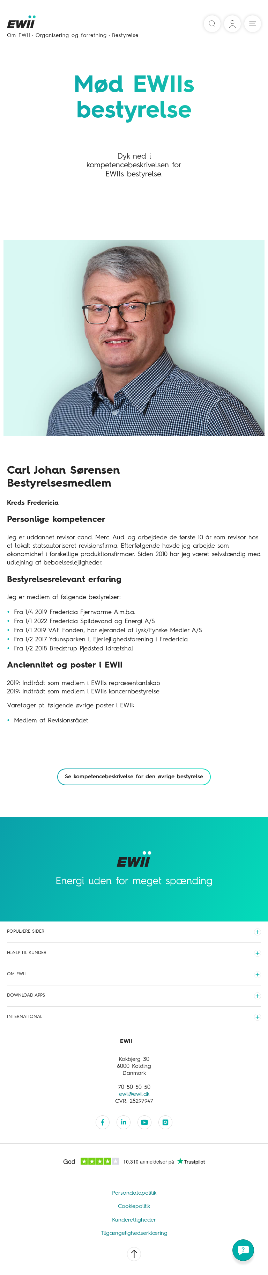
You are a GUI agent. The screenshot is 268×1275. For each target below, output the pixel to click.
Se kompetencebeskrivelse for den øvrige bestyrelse (134, 777)
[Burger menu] (252, 23)
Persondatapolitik (134, 1193)
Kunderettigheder (134, 1220)
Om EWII (18, 35)
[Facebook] (103, 1122)
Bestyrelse (125, 35)
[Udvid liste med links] (257, 931)
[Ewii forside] (22, 24)
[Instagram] (165, 1122)
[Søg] (212, 23)
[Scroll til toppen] (134, 1254)
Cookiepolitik (134, 1206)
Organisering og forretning (71, 35)
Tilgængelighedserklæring (134, 1233)
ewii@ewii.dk (134, 1094)
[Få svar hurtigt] (243, 1250)
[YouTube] (144, 1122)
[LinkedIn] (124, 1122)
